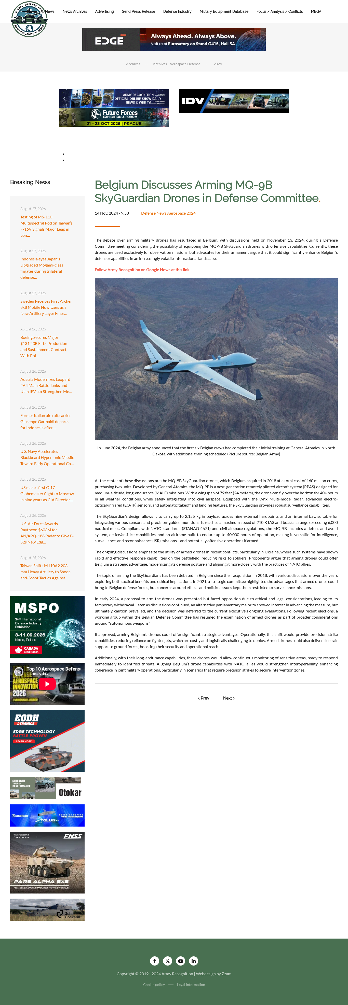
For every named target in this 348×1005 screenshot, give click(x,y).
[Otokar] (47, 787)
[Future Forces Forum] (114, 116)
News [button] (50, 11)
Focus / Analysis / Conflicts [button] (280, 11)
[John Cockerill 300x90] (47, 909)
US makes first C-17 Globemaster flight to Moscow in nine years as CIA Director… (47, 493)
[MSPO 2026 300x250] (47, 626)
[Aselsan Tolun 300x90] (47, 814)
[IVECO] (234, 100)
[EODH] (47, 740)
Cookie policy (154, 984)
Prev (205, 698)
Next (227, 698)
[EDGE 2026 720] (174, 38)
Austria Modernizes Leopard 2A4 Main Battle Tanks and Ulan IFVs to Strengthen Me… (46, 385)
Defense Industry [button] (177, 11)
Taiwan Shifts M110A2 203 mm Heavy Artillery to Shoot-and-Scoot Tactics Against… (46, 571)
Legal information (191, 984)
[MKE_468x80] (114, 135)
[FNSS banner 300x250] (47, 862)
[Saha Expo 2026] (114, 98)
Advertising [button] (104, 11)
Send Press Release (138, 11)
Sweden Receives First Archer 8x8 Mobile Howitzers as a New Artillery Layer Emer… (46, 307)
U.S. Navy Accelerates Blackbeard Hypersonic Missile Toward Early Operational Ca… (47, 457)
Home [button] (32, 11)
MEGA (316, 11)
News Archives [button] (75, 11)
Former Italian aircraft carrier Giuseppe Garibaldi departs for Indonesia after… (45, 421)
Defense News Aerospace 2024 (168, 213)
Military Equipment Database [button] (224, 11)
